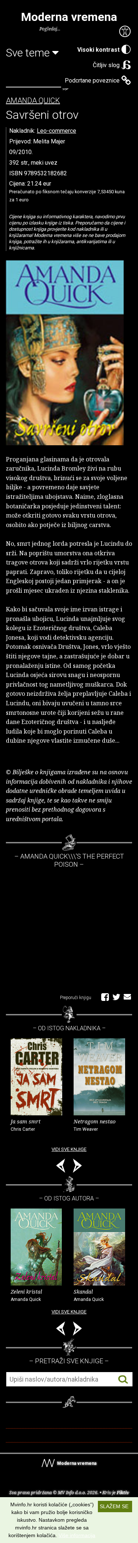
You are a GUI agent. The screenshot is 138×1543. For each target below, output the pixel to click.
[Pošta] (127, 996)
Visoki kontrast (98, 49)
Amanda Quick (33, 101)
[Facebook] (105, 996)
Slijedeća (77, 1167)
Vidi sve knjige (69, 1149)
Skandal (89, 1295)
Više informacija (77, 1535)
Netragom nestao (95, 1125)
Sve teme (29, 52)
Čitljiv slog (106, 65)
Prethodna (60, 1167)
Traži (123, 1379)
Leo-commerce (56, 130)
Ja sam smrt (25, 1125)
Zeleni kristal (26, 1295)
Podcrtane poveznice (92, 80)
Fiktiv (123, 1492)
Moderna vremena (69, 17)
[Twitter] (116, 996)
